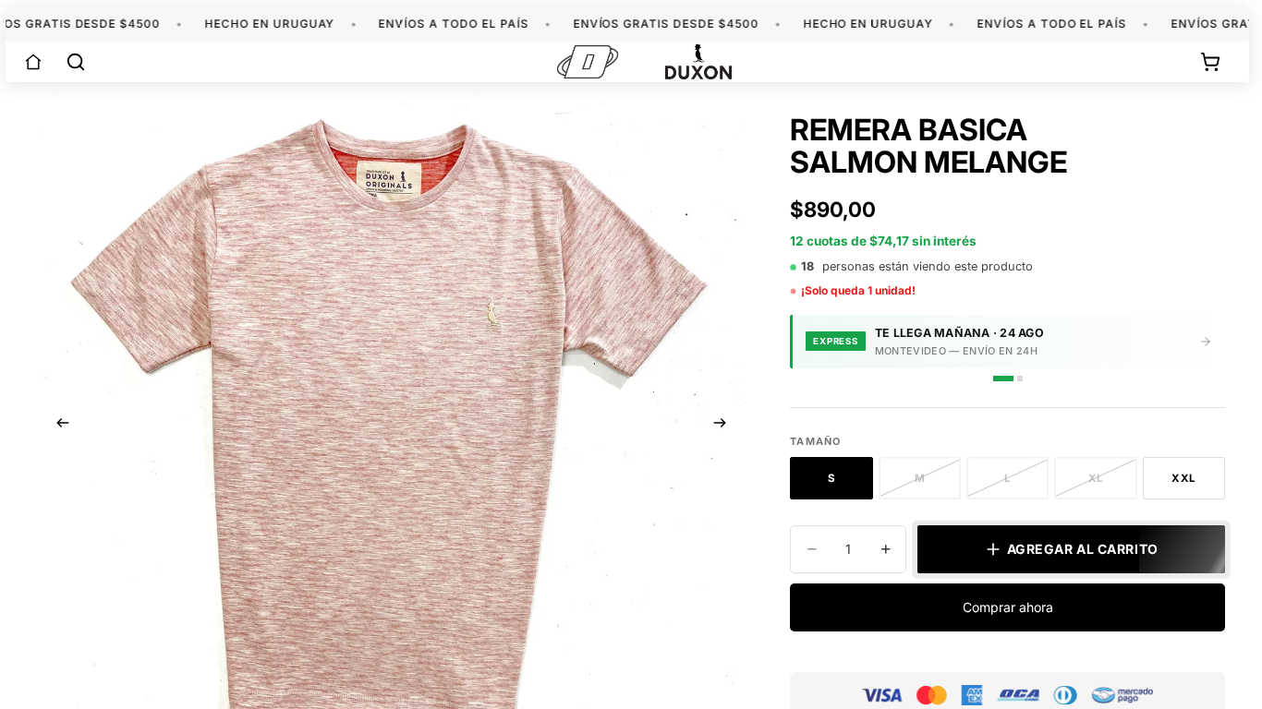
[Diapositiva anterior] (57, 425)
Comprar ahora (1008, 607)
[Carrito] (1210, 62)
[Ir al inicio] (33, 62)
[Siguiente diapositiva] (725, 425)
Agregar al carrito (1083, 549)
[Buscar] (75, 62)
